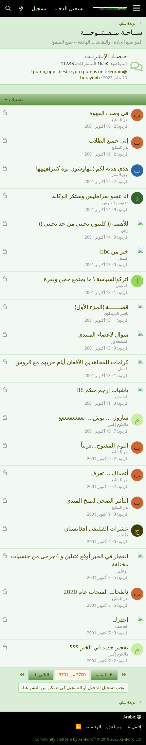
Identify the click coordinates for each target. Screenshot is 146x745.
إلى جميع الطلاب (108, 140)
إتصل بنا (133, 727)
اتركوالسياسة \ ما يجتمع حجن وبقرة (86, 279)
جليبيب (122, 535)
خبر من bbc (114, 251)
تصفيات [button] (16, 99)
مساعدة (114, 727)
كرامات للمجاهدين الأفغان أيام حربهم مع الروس (71, 362)
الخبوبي (121, 286)
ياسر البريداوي (116, 313)
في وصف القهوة (108, 113)
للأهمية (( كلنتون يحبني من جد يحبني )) (83, 223)
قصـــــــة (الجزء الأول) (101, 307)
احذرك (120, 619)
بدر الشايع (120, 120)
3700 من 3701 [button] (72, 674)
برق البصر (119, 175)
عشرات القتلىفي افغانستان (96, 528)
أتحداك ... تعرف (109, 473)
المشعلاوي (119, 341)
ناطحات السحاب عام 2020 (95, 592)
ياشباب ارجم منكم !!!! (102, 390)
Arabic (130, 717)
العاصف (121, 397)
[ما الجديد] (21, 8)
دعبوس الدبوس (115, 203)
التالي (43, 674)
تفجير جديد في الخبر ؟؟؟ (99, 647)
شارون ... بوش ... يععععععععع (93, 417)
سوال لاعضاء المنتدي (103, 334)
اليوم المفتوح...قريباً (104, 445)
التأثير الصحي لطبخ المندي (97, 500)
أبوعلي (122, 571)
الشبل (123, 258)
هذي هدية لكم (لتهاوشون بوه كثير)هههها (82, 168)
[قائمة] (137, 8)
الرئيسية (93, 727)
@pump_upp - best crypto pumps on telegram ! (79, 71)
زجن (124, 230)
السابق (101, 674)
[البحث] (8, 8)
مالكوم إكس (118, 424)
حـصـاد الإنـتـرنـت (106, 56)
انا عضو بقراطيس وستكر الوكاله (90, 196)
